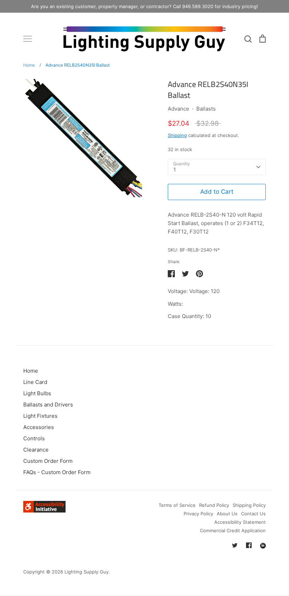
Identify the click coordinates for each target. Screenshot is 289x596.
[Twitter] (235, 545)
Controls (34, 438)
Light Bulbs (37, 393)
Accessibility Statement (240, 522)
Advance (178, 108)
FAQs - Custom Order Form (57, 472)
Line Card (35, 382)
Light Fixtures (40, 415)
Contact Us (253, 513)
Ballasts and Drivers (48, 404)
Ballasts (206, 108)
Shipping (177, 135)
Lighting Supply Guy (86, 572)
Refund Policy (214, 505)
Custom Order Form (48, 461)
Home (30, 370)
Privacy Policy (198, 513)
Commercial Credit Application (233, 530)
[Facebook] (249, 545)
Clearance (36, 449)
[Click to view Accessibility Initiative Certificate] (44, 510)
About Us (227, 513)
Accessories (38, 427)
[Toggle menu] (27, 38)
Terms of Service (177, 505)
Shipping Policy (249, 505)
